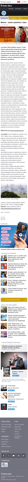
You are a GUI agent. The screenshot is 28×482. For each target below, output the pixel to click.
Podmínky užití (19, 476)
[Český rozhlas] (6, 2)
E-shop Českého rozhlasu (10, 342)
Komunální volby (6, 427)
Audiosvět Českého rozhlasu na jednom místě (13, 249)
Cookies (3, 476)
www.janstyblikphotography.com (11, 208)
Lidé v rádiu (18, 429)
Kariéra (17, 431)
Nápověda (18, 427)
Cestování (4, 18)
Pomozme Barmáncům (17, 130)
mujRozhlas (4, 224)
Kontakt (17, 434)
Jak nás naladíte (19, 424)
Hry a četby (5, 228)
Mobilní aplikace (6, 446)
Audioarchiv (18, 8)
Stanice (3, 429)
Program (10, 8)
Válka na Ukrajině (6, 424)
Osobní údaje (10, 476)
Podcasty (4, 444)
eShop (3, 431)
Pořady (4, 238)
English (3, 477)
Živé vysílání (5, 242)
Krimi (3, 232)
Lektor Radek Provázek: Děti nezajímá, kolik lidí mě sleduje (17, 290)
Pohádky (4, 235)
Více (20, 18)
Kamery (25, 8)
